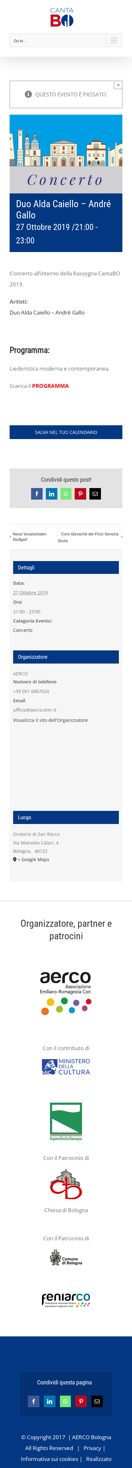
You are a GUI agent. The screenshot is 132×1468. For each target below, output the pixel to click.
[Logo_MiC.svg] (66, 1061)
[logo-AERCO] (66, 966)
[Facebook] (33, 1401)
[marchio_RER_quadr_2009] (66, 1105)
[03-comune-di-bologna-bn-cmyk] (66, 1252)
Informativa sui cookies (49, 1459)
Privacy (92, 1448)
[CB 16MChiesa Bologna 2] (66, 1171)
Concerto (22, 630)
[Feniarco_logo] (66, 1296)
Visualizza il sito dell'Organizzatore (50, 720)
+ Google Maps (33, 859)
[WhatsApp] (65, 1401)
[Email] (97, 1401)
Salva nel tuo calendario (66, 432)
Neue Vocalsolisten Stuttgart (29, 536)
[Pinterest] (81, 1401)
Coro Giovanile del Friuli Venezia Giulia (88, 537)
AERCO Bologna (91, 1437)
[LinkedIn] (49, 1401)
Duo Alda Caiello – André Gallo (47, 312)
